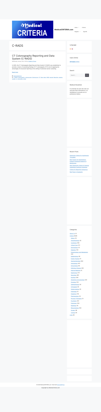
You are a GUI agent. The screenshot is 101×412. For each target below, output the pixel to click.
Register (77, 31)
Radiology (73, 305)
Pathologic (74, 291)
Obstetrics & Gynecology (78, 280)
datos (44, 77)
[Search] (87, 75)
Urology (73, 312)
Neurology (74, 275)
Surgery (73, 310)
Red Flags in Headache (76, 172)
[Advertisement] (41, 9)
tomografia (20, 78)
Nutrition (73, 277)
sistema (60, 77)
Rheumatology (75, 308)
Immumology (74, 265)
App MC (85, 31)
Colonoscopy (35, 77)
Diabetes (73, 250)
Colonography (21, 77)
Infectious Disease (76, 268)
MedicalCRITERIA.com (63, 30)
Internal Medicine (75, 270)
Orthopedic (74, 287)
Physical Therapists (76, 298)
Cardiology (74, 243)
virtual (24, 78)
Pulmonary (74, 303)
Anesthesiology (75, 240)
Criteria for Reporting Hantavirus (79, 169)
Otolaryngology (75, 289)
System (14, 78)
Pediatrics (73, 294)
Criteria (84, 27)
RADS (48, 77)
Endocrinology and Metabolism (79, 252)
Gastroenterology (18, 76)
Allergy (73, 238)
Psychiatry (74, 301)
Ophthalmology (75, 284)
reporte (51, 77)
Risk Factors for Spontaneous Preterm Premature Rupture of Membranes (78, 161)
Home (76, 27)
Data (42, 77)
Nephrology (74, 273)
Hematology (74, 263)
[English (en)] (72, 49)
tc (16, 78)
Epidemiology (74, 256)
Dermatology (74, 247)
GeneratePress (61, 384)
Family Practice (75, 258)
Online (74, 61)
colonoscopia (28, 77)
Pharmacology (75, 296)
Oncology (73, 282)
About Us (72, 233)
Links (71, 315)
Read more (15, 72)
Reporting (56, 77)
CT (39, 77)
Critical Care (74, 245)
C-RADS (15, 77)
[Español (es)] (70, 49)
